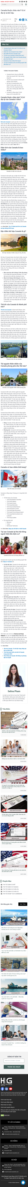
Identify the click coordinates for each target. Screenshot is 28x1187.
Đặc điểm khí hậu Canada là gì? (12, 53)
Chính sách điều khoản (7, 1102)
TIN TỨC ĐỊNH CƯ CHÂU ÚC (11, 891)
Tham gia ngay (14, 1067)
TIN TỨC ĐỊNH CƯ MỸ (9, 884)
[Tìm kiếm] (22, 4)
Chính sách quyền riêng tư (7, 1107)
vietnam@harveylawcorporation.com (11, 1134)
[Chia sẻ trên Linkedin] (23, 20)
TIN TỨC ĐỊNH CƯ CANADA (10, 887)
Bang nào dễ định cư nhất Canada (17, 528)
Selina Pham (14, 691)
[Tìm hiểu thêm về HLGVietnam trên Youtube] (24, 2)
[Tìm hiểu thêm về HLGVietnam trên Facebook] (20, 2)
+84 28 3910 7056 (16, 1131)
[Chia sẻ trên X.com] (26, 20)
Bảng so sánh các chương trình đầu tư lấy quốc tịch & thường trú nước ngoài (13, 1110)
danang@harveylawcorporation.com (11, 1152)
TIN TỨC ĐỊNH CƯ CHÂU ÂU (11, 889)
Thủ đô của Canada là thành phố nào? (14, 55)
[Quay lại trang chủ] (6, 1085)
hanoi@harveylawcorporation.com (11, 1171)
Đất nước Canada (5, 122)
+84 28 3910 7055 (8, 1131)
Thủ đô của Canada (6, 309)
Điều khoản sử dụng (6, 1104)
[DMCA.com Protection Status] (5, 1116)
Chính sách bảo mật (6, 1099)
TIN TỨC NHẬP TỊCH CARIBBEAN (12, 893)
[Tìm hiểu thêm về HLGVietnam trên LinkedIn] (22, 2)
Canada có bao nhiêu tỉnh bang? (12, 61)
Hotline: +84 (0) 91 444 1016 (7, 1)
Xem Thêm (23, 904)
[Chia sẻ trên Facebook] (20, 20)
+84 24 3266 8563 (8, 1169)
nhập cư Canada (7, 561)
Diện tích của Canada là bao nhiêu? (13, 52)
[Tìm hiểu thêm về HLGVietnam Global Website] (26, 2)
